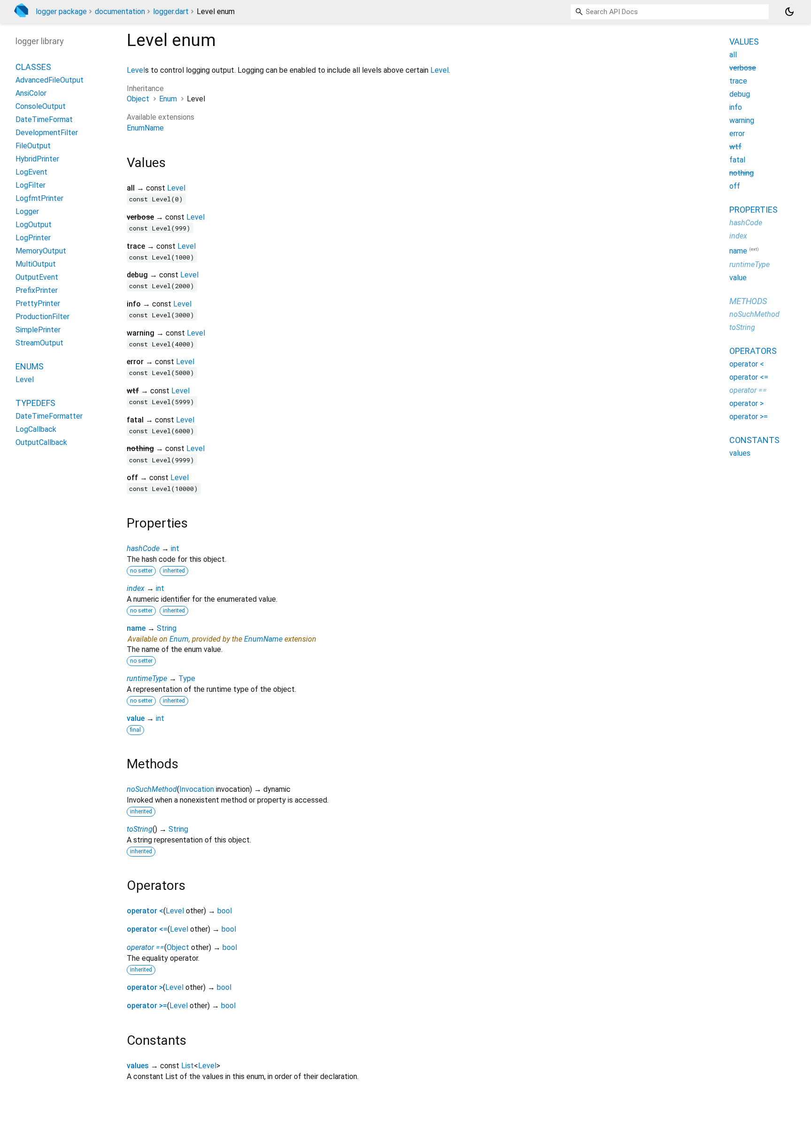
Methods (748, 301)
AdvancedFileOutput (49, 80)
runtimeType (147, 678)
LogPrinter (33, 237)
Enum (168, 98)
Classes (33, 67)
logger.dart (171, 11)
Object (138, 98)
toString (140, 829)
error (737, 133)
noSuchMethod (152, 789)
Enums (29, 366)
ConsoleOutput (40, 106)
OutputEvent (36, 277)
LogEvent (31, 172)
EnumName (145, 127)
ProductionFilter (42, 316)
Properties (753, 209)
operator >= (147, 1005)
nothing (741, 172)
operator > (145, 987)
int (175, 548)
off (734, 186)
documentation (120, 11)
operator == (145, 947)
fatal (737, 159)
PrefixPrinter (36, 290)
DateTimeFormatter (49, 416)
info (735, 107)
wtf (735, 146)
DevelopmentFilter (46, 132)
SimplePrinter (38, 329)
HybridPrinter (37, 158)
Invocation (196, 789)
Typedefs (35, 403)
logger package (61, 11)
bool (224, 910)
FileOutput (33, 145)
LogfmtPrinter (39, 198)
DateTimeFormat (44, 119)
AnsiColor (30, 93)
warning (741, 120)
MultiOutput (35, 264)
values (138, 1065)
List (187, 1065)
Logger (27, 211)
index (136, 588)
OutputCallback (41, 442)
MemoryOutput (40, 250)
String (166, 628)
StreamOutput (39, 342)
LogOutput (33, 224)
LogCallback (35, 429)
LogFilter (30, 185)
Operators (753, 350)
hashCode (143, 548)
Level (136, 70)
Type (186, 678)
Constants (754, 439)
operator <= (147, 929)
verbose (742, 67)
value (136, 718)
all (733, 54)
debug (739, 94)
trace (738, 81)
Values (744, 41)
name (136, 628)
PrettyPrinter (37, 303)
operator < (145, 910)
